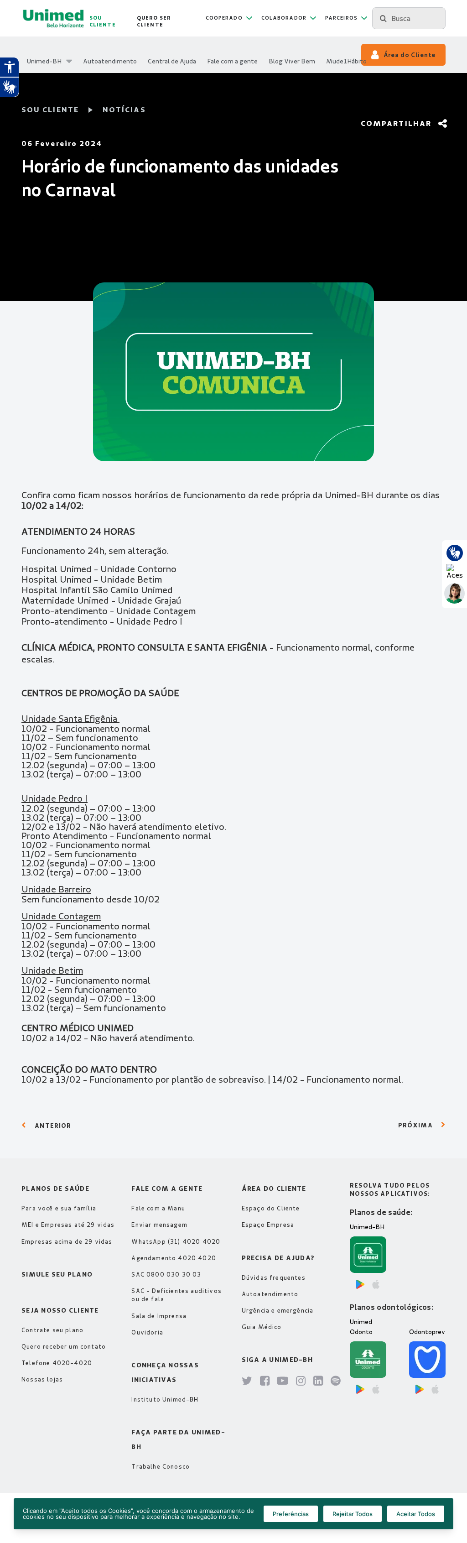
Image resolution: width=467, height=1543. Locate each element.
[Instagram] (301, 1381)
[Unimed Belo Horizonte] (53, 18)
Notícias (124, 109)
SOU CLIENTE (50, 109)
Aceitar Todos (415, 1513)
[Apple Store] (375, 1284)
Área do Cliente (410, 55)
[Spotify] (336, 1381)
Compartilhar (396, 123)
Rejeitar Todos (352, 1513)
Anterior (53, 1125)
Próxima (415, 1125)
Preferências (291, 1513)
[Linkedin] (318, 1381)
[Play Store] (360, 1284)
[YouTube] (283, 1381)
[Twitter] (247, 1381)
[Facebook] (265, 1381)
